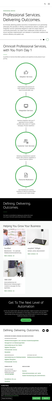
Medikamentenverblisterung (34, 357)
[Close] (49, 385)
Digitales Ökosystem (10, 347)
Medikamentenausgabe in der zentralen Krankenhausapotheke (22, 340)
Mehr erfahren (8, 256)
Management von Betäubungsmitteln (15, 343)
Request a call (26, 320)
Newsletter (7, 352)
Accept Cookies (36, 398)
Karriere (24, 371)
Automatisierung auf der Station (13, 345)
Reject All (46, 398)
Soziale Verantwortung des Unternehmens (33, 375)
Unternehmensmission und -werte (31, 373)
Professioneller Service (11, 349)
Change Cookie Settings (6, 398)
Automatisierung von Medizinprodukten (15, 357)
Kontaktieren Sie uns (10, 379)
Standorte (7, 381)
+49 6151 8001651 (9, 374)
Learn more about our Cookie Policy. (11, 395)
